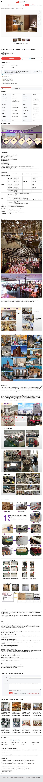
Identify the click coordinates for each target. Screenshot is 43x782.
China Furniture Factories (6, 760)
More (2, 773)
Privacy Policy (38, 777)
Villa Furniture (24, 742)
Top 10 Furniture (19, 768)
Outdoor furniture (4, 744)
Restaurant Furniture (11, 8)
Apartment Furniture (35, 742)
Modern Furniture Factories (18, 760)
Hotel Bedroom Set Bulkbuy (6, 771)
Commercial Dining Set (6, 755)
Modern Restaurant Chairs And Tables (30, 755)
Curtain (12, 744)
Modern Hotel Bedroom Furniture (22, 766)
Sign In (3, 83)
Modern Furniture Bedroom (19, 763)
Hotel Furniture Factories (29, 760)
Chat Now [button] (33, 58)
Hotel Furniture (3, 742)
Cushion (23, 744)
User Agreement (27, 777)
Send (11, 693)
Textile (33, 744)
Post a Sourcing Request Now (33, 693)
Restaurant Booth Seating (16, 755)
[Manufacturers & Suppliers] (21, 2)
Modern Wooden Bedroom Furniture (8, 766)
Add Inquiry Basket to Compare (22, 43)
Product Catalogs (17, 740)
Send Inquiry (11, 58)
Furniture (5, 8)
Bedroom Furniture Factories (7, 763)
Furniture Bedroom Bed (30, 763)
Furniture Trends (28, 768)
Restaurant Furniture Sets (19, 8)
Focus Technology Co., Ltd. (14, 777)
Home (2, 8)
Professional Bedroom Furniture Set (8, 768)
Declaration (33, 777)
